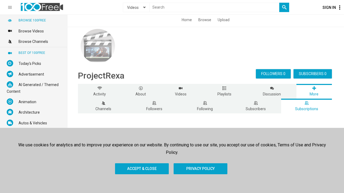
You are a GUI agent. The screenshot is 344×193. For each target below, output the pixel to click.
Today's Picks (30, 63)
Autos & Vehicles (33, 123)
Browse (204, 20)
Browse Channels (33, 41)
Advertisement (31, 74)
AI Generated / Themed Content (33, 88)
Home (187, 20)
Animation (27, 102)
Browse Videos (31, 31)
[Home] (42, 7)
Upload (224, 20)
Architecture (29, 112)
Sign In (329, 7)
